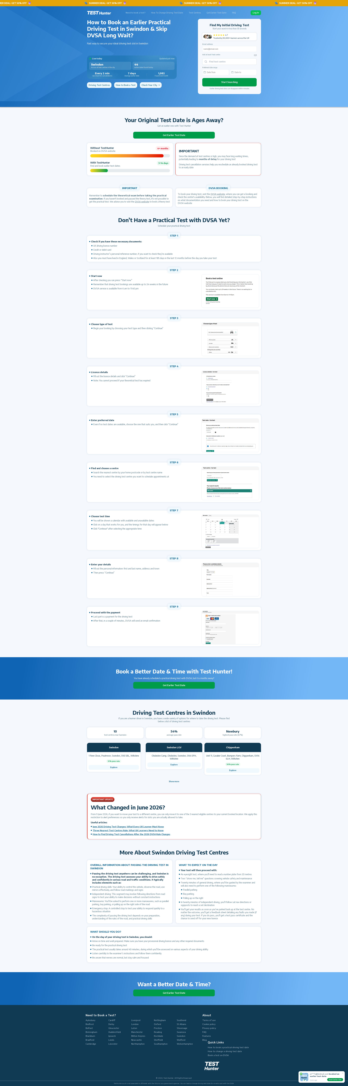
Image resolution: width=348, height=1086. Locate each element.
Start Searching (229, 82)
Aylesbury (90, 1020)
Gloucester (113, 1028)
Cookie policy (209, 1024)
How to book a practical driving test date (228, 1047)
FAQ (234, 13)
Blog (204, 1040)
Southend (181, 1020)
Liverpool (136, 1020)
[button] (174, 3)
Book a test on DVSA (218, 1055)
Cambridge (91, 1044)
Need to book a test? (135, 13)
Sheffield (158, 1040)
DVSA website (142, 201)
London (135, 1024)
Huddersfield (114, 1032)
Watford (181, 1040)
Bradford (90, 1040)
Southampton (160, 1044)
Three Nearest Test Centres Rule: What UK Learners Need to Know (128, 830)
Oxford (157, 1024)
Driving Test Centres (99, 85)
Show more (174, 781)
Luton (134, 1028)
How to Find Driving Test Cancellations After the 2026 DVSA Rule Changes (131, 834)
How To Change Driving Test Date (167, 13)
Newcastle (136, 1040)
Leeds (111, 1040)
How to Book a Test (126, 85)
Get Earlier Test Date (217, 13)
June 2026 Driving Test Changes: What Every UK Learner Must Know (128, 826)
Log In (256, 12)
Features (206, 1036)
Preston (158, 1028)
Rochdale (158, 1036)
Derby (111, 1024)
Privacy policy (209, 1028)
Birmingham (91, 1032)
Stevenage (182, 1028)
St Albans (181, 1024)
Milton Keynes (138, 1036)
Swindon (181, 1036)
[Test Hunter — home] (99, 13)
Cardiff (111, 1020)
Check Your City (149, 85)
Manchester (137, 1032)
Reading (158, 1032)
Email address (207, 44)
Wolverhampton (185, 1044)
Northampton (138, 1044)
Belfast (89, 1028)
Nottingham (160, 1020)
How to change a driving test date (225, 1051)
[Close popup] (343, 1073)
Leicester (113, 1044)
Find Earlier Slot (335, 1079)
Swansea (181, 1032)
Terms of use (209, 1020)
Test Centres (195, 13)
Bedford (90, 1024)
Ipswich (112, 1036)
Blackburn (90, 1036)
